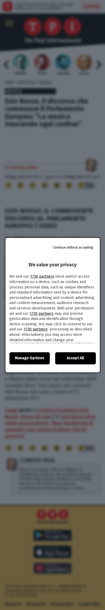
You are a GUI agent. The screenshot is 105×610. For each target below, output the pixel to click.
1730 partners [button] (42, 276)
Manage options (29, 358)
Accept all (75, 358)
